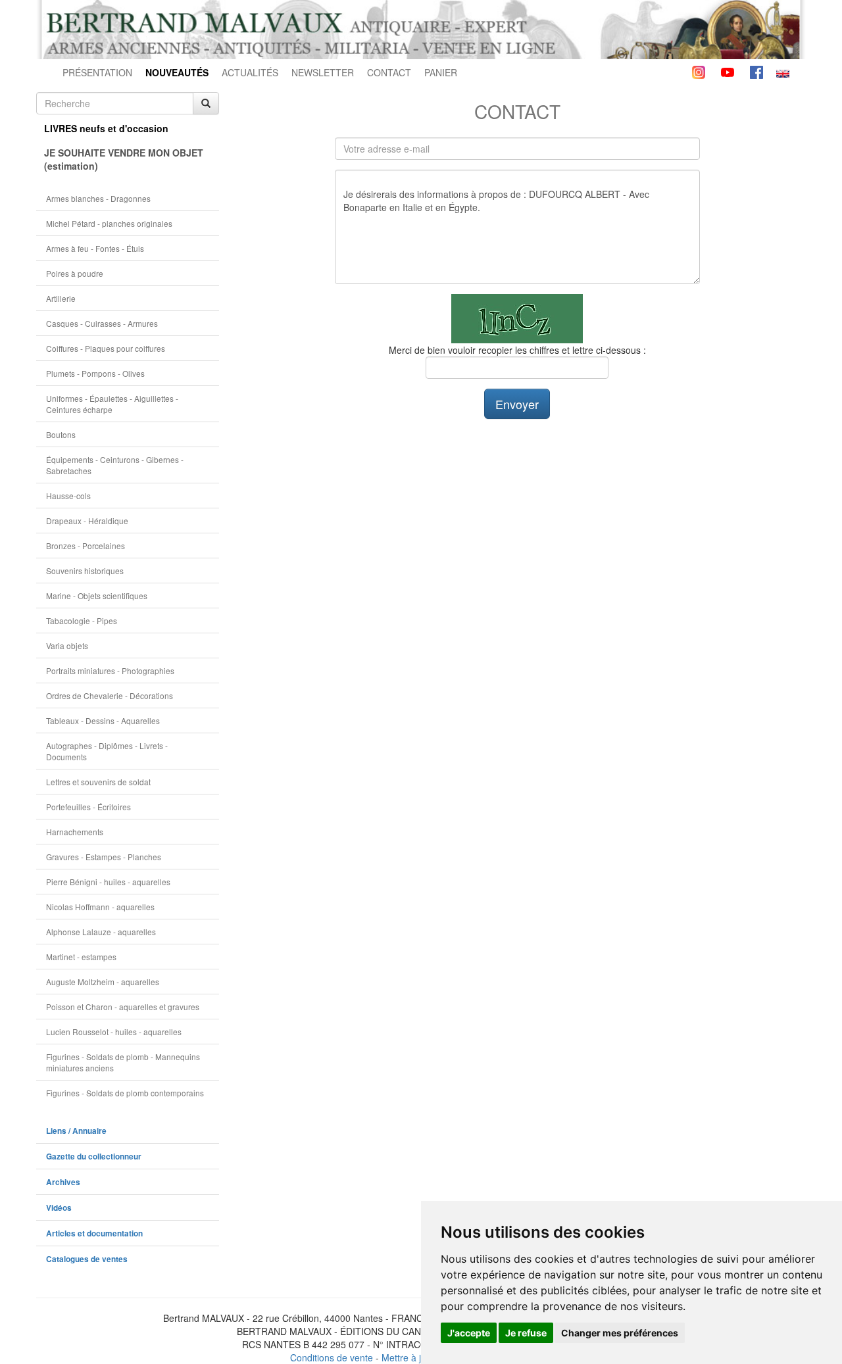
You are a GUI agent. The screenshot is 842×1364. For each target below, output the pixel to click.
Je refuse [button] (526, 1332)
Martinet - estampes (81, 956)
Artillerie (61, 298)
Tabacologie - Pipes (81, 620)
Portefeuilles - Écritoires (88, 806)
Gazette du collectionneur (93, 1156)
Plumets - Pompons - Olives (95, 373)
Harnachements (74, 831)
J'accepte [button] (468, 1332)
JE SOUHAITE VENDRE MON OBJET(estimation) (123, 159)
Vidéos (59, 1207)
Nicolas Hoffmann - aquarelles (100, 906)
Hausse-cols (68, 495)
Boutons (61, 434)
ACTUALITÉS (250, 72)
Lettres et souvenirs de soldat (98, 781)
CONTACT (389, 72)
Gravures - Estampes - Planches (103, 856)
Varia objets (67, 645)
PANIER (440, 72)
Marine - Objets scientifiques (96, 595)
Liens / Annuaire (76, 1130)
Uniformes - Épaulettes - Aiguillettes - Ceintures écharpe (112, 404)
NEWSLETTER (322, 72)
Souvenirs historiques (85, 570)
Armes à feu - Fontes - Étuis (95, 248)
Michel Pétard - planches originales (109, 223)
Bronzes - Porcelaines (85, 545)
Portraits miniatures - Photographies (110, 670)
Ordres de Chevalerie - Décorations (109, 695)
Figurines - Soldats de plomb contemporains (125, 1092)
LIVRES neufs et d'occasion (106, 128)
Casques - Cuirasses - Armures (102, 323)
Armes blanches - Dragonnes (98, 198)
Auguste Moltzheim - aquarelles (102, 981)
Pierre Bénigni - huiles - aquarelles (108, 881)
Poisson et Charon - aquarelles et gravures (122, 1006)
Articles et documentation (94, 1233)
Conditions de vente (331, 1357)
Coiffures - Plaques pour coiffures (105, 348)
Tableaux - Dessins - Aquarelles (103, 720)
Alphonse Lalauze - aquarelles (101, 931)
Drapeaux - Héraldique (87, 520)
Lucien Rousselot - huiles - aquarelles (114, 1031)
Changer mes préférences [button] (619, 1332)
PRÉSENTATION (97, 72)
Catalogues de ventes (87, 1259)
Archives (63, 1182)
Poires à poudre (74, 273)
